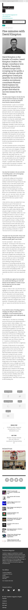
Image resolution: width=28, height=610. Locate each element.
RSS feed (4, 605)
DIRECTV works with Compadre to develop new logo (13, 492)
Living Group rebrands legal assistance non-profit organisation (14, 535)
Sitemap (4, 607)
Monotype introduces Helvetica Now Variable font (14, 529)
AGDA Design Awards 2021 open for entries (14, 502)
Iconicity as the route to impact (13, 524)
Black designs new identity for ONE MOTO (14, 508)
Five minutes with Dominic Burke (13, 497)
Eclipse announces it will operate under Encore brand (14, 540)
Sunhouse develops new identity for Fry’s (13, 513)
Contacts (4, 601)
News (4, 25)
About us (4, 603)
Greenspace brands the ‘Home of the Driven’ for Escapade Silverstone (14, 519)
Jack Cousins (10, 27)
